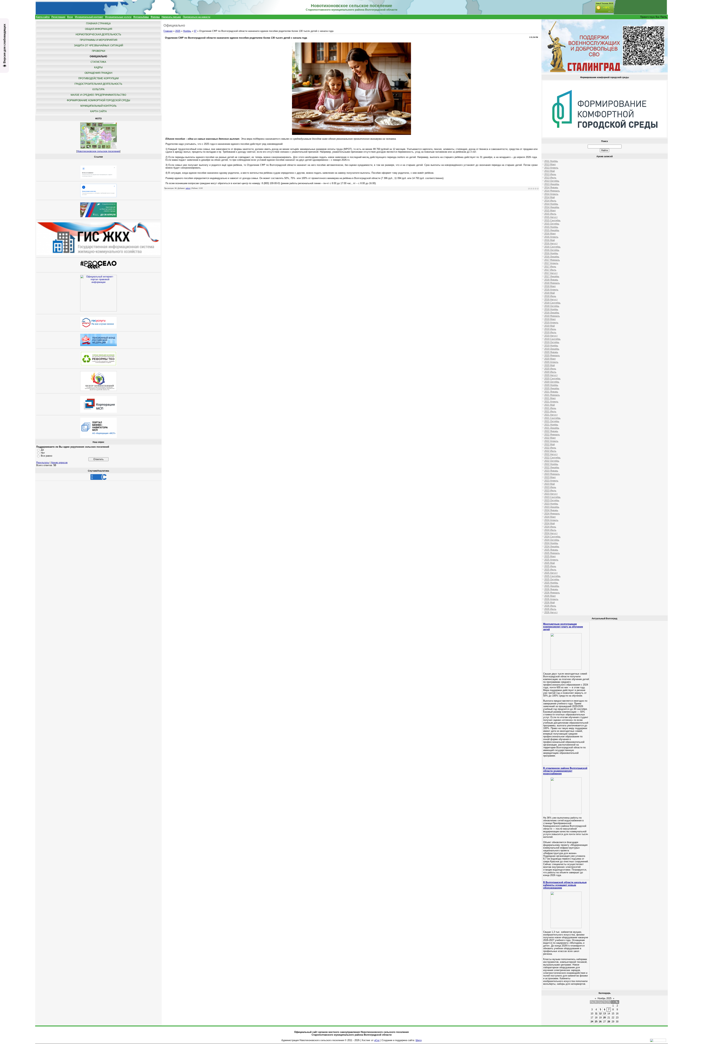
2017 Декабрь (551, 276)
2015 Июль (550, 213)
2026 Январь (551, 589)
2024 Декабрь (551, 546)
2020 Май (549, 365)
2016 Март (550, 233)
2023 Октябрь (551, 500)
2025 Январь (551, 549)
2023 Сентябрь (552, 497)
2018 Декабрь (551, 312)
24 (592, 1021)
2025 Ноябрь (551, 582)
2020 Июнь (550, 368)
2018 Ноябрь (551, 309)
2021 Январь (551, 391)
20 (604, 1017)
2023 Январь (551, 470)
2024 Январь (551, 510)
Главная (167, 31)
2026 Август (551, 612)
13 (604, 1013)
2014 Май (549, 197)
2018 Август (551, 299)
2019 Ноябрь (551, 345)
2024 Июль (550, 530)
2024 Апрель (551, 520)
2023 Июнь (550, 487)
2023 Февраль (552, 474)
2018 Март (550, 286)
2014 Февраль (552, 190)
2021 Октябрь (551, 421)
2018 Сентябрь (552, 302)
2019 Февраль (552, 316)
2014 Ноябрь (551, 204)
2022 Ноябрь (551, 464)
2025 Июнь (550, 566)
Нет (43, 452)
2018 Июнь (550, 296)
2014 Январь (551, 187)
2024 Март (550, 517)
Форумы (155, 17)
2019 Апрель (551, 322)
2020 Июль (550, 372)
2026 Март (550, 596)
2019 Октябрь (551, 342)
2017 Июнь (550, 266)
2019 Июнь (550, 329)
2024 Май (549, 523)
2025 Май (549, 563)
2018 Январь (551, 279)
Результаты (42, 462)
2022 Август (551, 454)
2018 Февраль (552, 283)
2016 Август (551, 243)
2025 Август (551, 573)
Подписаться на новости (196, 17)
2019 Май (549, 325)
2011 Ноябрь (551, 161)
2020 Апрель (551, 362)
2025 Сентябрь (552, 576)
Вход (70, 17)
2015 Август (551, 217)
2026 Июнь (550, 605)
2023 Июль (550, 490)
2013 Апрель (551, 167)
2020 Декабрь (551, 388)
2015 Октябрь (551, 223)
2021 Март (550, 398)
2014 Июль (550, 200)
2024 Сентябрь (552, 536)
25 (596, 1021)
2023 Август (551, 493)
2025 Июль (550, 569)
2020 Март (550, 358)
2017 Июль (550, 269)
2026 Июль (550, 609)
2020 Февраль (552, 355)
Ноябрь (187, 31)
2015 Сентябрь (552, 220)
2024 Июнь (550, 526)
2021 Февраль (552, 395)
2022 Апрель (551, 441)
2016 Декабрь (551, 256)
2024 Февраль (552, 513)
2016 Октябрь (551, 250)
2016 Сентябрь (552, 246)
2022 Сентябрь (552, 457)
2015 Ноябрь (551, 227)
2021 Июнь (550, 408)
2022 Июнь (550, 447)
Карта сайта (42, 17)
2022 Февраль (552, 434)
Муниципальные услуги (118, 17)
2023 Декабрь (551, 507)
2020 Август (551, 375)
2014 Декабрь (551, 207)
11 (596, 1013)
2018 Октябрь (551, 306)
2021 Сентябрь (552, 418)
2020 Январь (551, 352)
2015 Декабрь (551, 230)
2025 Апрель (551, 559)
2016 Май (549, 240)
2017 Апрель (551, 263)
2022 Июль (550, 451)
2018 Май (549, 293)
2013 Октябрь (551, 181)
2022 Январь (551, 431)
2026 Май (549, 602)
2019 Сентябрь (552, 339)
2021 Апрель (551, 401)
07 (195, 31)
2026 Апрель (551, 599)
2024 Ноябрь (551, 543)
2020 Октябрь (551, 381)
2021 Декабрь (551, 428)
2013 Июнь (550, 174)
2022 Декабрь (551, 467)
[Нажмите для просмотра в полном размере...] (351, 134)
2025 (177, 31)
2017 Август (551, 273)
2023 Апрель (551, 480)
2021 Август (551, 414)
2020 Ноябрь (551, 385)
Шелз (419, 1040)
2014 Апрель (551, 194)
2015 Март (550, 210)
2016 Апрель (551, 237)
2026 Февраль (552, 592)
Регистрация (58, 17)
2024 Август (551, 533)
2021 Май (549, 405)
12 (600, 1013)
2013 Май (549, 171)
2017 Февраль (552, 260)
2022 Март (550, 437)
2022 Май (549, 444)
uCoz (377, 1040)
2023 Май (549, 484)
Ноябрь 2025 (604, 998)
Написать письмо (171, 17)
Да (42, 449)
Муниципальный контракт (89, 17)
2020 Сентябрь (552, 378)
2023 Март (550, 477)
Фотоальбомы (141, 17)
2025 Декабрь (551, 586)
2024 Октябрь (551, 540)
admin (188, 188)
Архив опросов (59, 462)
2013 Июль (550, 177)
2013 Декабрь (551, 184)
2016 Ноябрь (551, 253)
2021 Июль (550, 411)
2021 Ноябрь (551, 424)
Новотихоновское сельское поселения (98, 151)
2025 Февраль (552, 553)
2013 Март (550, 164)
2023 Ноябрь (551, 503)
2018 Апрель (551, 289)
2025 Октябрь (551, 579)
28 (608, 1021)
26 (600, 1021)
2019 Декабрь (551, 349)
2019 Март (550, 319)
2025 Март (550, 556)
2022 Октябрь (551, 461)
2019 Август (551, 335)
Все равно (46, 455)
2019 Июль (550, 332)
